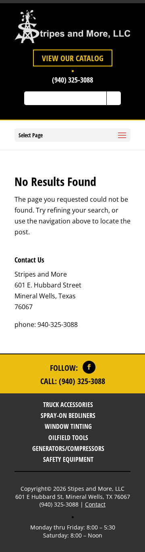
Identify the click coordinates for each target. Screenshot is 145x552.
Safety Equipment (68, 459)
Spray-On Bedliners (68, 415)
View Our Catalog (73, 58)
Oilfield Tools (68, 437)
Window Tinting (68, 426)
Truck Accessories (68, 404)
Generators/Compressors (68, 448)
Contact (95, 504)
